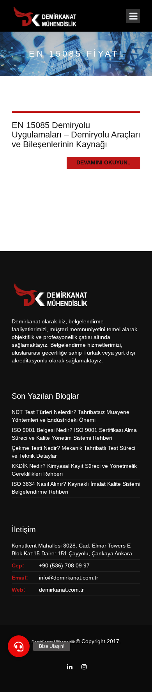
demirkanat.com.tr (61, 590)
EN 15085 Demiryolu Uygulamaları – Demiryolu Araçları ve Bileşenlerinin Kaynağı (76, 134)
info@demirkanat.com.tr (68, 577)
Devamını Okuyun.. (103, 162)
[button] (19, 646)
